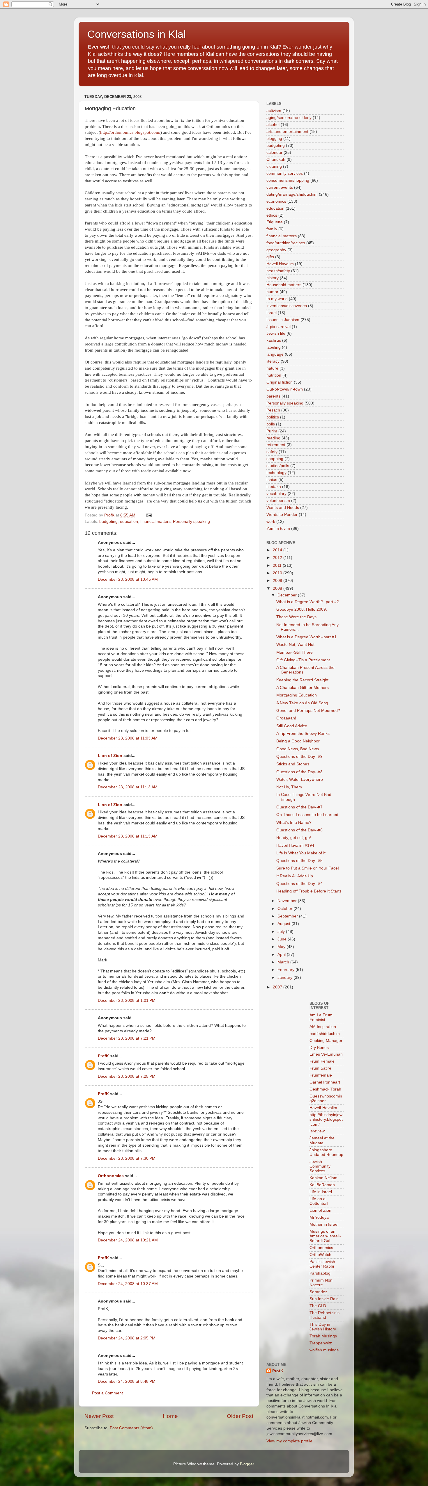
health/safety (278, 271)
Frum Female (322, 1061)
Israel (271, 313)
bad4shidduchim (324, 1033)
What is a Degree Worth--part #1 (306, 637)
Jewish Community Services (319, 1166)
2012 (278, 557)
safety (271, 452)
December (287, 595)
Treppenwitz (320, 1343)
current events (279, 187)
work (270, 521)
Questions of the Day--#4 (299, 883)
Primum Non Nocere (321, 1282)
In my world (277, 299)
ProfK (103, 1056)
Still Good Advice (291, 726)
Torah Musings (323, 1336)
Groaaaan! (286, 718)
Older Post (240, 1416)
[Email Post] (148, 515)
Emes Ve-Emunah (326, 1054)
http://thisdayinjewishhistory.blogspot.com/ (326, 1119)
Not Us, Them (289, 787)
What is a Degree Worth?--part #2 (307, 602)
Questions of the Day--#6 (299, 830)
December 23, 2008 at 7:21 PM (126, 1038)
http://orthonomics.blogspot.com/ (130, 132)
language (275, 354)
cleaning (274, 166)
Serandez (318, 1292)
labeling (273, 347)
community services (284, 173)
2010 (278, 573)
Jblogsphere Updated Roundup (326, 1152)
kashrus (273, 340)
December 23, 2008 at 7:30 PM (126, 1158)
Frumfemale (320, 1075)
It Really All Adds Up (294, 876)
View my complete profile (289, 1441)
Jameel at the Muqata (322, 1140)
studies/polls (277, 466)
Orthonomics (111, 1176)
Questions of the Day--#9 (299, 756)
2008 (278, 588)
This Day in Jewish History (322, 1326)
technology (276, 473)
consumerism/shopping (287, 180)
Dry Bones (319, 1047)
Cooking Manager (325, 1040)
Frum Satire (320, 1068)
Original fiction (279, 382)
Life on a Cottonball (318, 1201)
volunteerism (278, 500)
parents (273, 396)
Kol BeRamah (322, 1185)
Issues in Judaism (282, 320)
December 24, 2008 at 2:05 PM (126, 1338)
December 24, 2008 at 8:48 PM (126, 1381)
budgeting (108, 521)
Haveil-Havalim (323, 1108)
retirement (275, 445)
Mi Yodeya (319, 1217)
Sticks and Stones (292, 764)
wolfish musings (324, 1350)
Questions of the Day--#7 (299, 807)
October (285, 908)
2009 (278, 580)
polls (270, 424)
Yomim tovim (278, 528)
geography (276, 250)
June (282, 939)
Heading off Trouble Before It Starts (309, 891)
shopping (274, 459)
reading (273, 438)
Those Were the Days (296, 617)
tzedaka (273, 486)
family (271, 229)
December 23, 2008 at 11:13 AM (128, 787)
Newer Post (99, 1416)
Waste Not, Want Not (295, 644)
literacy (273, 361)
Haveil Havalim (280, 264)
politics (272, 417)
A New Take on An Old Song (302, 703)
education (129, 521)
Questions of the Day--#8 (299, 772)
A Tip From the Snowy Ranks (303, 733)
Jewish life (275, 333)
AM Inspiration (322, 1026)
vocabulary (276, 493)
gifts (270, 257)
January (285, 977)
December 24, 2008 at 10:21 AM (128, 1240)
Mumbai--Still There (294, 652)
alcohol (273, 124)
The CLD (317, 1306)
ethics (271, 215)
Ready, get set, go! (293, 837)
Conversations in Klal (136, 34)
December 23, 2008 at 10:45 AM (128, 579)
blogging (274, 138)
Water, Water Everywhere (299, 779)
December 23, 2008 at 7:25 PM (126, 1076)
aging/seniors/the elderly (289, 117)
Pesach (273, 410)
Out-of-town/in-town (284, 389)
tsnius (271, 479)
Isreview (317, 1131)
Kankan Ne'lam (323, 1178)
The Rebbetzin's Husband (324, 1315)
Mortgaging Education (296, 695)
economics (276, 201)
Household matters (283, 285)
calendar (274, 152)
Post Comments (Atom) (131, 1428)
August (284, 924)
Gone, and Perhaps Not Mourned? (308, 710)
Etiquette (274, 222)
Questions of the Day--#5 (299, 860)
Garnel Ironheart (324, 1082)
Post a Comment (107, 1393)
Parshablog (319, 1273)
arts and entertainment (287, 131)
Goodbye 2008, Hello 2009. (301, 609)
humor (272, 292)
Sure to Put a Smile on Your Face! (307, 868)
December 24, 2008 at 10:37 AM (128, 1284)
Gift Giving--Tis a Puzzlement (303, 660)
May (281, 947)
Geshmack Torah (325, 1089)
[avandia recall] (283, 1006)
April (282, 954)
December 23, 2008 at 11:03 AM (128, 738)
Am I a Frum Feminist (321, 1017)
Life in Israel (320, 1192)
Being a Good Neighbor (298, 741)
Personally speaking (191, 521)
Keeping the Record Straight (302, 680)
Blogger (247, 1464)
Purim (271, 431)
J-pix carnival (278, 327)
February (286, 969)
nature (272, 368)
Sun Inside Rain (324, 1299)
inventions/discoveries (286, 306)
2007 (278, 987)
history (272, 278)
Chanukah (275, 159)
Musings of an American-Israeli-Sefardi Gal (325, 1236)
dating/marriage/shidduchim (292, 194)
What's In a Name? (294, 822)
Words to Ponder (282, 514)
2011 (278, 565)
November (287, 901)
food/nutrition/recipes (285, 243)
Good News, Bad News (297, 749)
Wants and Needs (282, 507)
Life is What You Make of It (301, 853)
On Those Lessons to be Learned (307, 815)
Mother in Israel (323, 1224)
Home (170, 1416)
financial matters (155, 521)
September (288, 916)
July (281, 931)
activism (273, 110)
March (283, 962)
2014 (278, 550)
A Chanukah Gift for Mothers (302, 687)
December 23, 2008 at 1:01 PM (126, 1000)
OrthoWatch (320, 1254)
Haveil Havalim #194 (295, 845)
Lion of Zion (110, 755)
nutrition (273, 375)
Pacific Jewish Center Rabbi (322, 1263)
